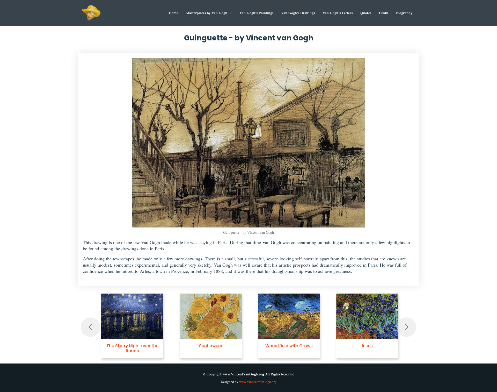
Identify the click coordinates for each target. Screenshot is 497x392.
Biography (404, 13)
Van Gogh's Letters (338, 13)
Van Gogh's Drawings (298, 13)
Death (383, 13)
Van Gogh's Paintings (256, 13)
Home (173, 13)
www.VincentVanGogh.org (257, 381)
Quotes (365, 13)
